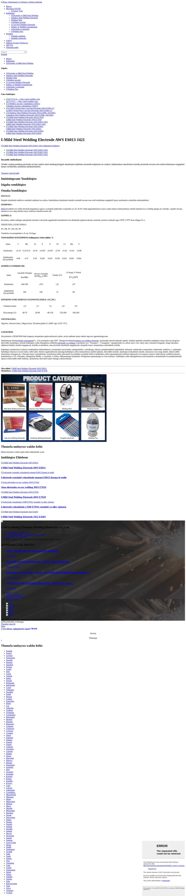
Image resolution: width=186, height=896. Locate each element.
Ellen (3, 626)
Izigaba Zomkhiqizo (14, 595)
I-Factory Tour (17, 11)
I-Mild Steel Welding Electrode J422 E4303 (23, 516)
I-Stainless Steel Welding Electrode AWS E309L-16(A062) (29, 115)
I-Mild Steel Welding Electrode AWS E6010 (24, 133)
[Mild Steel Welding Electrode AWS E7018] (19, 492)
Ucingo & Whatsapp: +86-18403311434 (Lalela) (25, 535)
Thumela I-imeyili (8, 624)
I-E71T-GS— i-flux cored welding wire (22, 101)
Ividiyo (9, 41)
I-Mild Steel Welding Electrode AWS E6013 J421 (26, 124)
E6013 (3, 209)
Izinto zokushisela (26, 341)
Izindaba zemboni (18, 36)
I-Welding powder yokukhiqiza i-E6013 (22, 106)
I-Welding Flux (17, 31)
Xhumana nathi (12, 47)
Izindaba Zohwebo (18, 38)
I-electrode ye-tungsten (20, 29)
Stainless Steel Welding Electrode (24, 18)
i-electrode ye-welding (66, 343)
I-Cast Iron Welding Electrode (23, 25)
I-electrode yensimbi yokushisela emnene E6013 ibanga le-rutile (33, 477)
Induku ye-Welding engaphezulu (24, 27)
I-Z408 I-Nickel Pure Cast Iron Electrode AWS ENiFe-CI (29, 110)
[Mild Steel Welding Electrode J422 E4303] (19, 512)
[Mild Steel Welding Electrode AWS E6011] (19, 463)
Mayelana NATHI (13, 9)
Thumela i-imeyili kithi (10, 173)
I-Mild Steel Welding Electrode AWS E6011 (23, 129)
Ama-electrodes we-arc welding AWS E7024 (23, 487)
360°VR (9, 45)
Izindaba (9, 34)
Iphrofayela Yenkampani (16, 597)
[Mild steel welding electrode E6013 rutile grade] (27, 472)
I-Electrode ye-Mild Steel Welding (24, 15)
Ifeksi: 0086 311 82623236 (17, 537)
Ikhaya (9, 6)
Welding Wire (16, 20)
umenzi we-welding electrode (87, 341)
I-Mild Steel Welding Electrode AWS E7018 (24, 120)
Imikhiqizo (10, 13)
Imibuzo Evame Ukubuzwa (17, 43)
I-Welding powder (18, 22)
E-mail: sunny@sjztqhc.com (17, 532)
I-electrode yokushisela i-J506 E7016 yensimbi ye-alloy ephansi (33, 507)
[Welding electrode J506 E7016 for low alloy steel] (27, 502)
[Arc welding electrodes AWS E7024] (20, 482)
